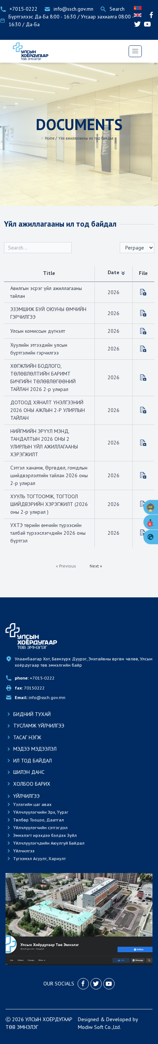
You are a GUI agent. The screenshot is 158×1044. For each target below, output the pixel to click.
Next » (96, 566)
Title (49, 273)
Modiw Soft (90, 1027)
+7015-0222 (34, 678)
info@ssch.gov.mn (40, 697)
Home (49, 138)
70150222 (29, 688)
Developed (118, 1019)
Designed (88, 1019)
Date (113, 272)
